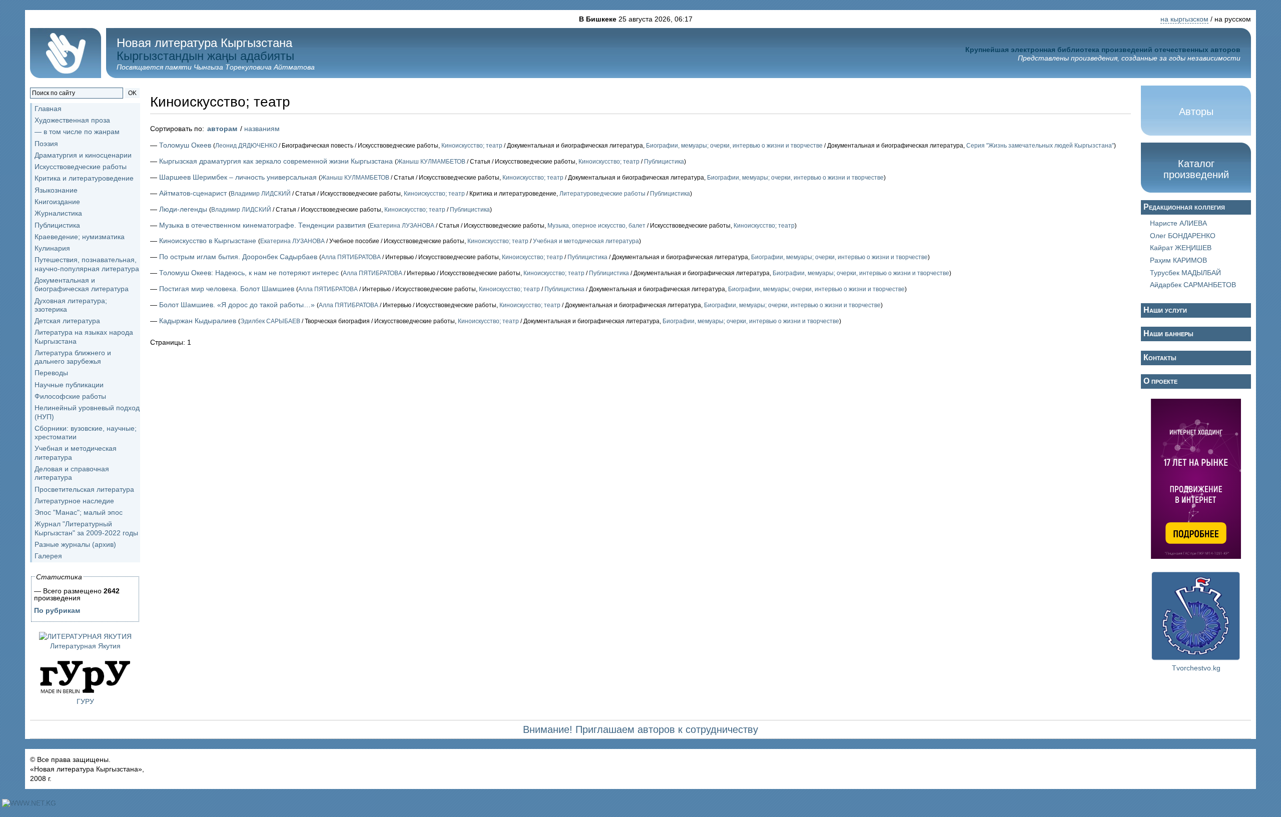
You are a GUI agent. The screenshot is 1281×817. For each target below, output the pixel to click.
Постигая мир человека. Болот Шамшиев (226, 289)
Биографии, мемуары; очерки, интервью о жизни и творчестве (734, 145)
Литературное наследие (74, 501)
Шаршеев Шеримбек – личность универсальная (238, 177)
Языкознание (56, 190)
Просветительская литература (84, 489)
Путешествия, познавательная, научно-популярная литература (87, 264)
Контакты (1159, 357)
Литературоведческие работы (602, 193)
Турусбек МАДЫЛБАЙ (1185, 273)
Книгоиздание (57, 202)
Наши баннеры (1168, 333)
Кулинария (52, 248)
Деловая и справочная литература (72, 473)
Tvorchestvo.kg (1196, 668)
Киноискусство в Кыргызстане (207, 241)
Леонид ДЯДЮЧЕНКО (246, 145)
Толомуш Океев (185, 145)
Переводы (51, 373)
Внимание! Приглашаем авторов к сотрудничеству (640, 729)
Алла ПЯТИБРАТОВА (351, 257)
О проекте (1160, 381)
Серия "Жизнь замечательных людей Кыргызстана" (1040, 145)
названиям (262, 129)
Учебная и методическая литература (586, 241)
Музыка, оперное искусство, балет (596, 225)
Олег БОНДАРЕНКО (1182, 236)
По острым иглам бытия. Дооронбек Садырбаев (238, 257)
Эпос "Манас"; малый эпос (79, 512)
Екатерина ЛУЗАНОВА (402, 225)
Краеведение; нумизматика (80, 237)
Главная (48, 109)
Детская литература (67, 321)
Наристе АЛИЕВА (1178, 223)
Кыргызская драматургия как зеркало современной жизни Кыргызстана (276, 161)
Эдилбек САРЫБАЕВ (270, 321)
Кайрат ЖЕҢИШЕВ (1180, 248)
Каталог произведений (1196, 169)
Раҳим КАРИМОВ (1178, 260)
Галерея (48, 556)
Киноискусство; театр (471, 145)
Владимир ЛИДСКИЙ (261, 193)
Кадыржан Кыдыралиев (197, 321)
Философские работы (70, 396)
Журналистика (58, 213)
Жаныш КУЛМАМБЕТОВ (431, 161)
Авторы (1196, 111)
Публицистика (57, 225)
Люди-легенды (183, 209)
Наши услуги (1165, 310)
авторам (222, 129)
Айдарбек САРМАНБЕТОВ (1193, 285)
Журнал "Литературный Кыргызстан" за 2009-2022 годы (86, 528)
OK (132, 93)
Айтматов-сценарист (193, 193)
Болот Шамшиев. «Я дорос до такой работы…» (237, 305)
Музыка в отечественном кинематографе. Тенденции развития (262, 225)
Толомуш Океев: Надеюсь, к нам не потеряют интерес (249, 273)
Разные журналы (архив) (75, 544)
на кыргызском (1184, 19)
